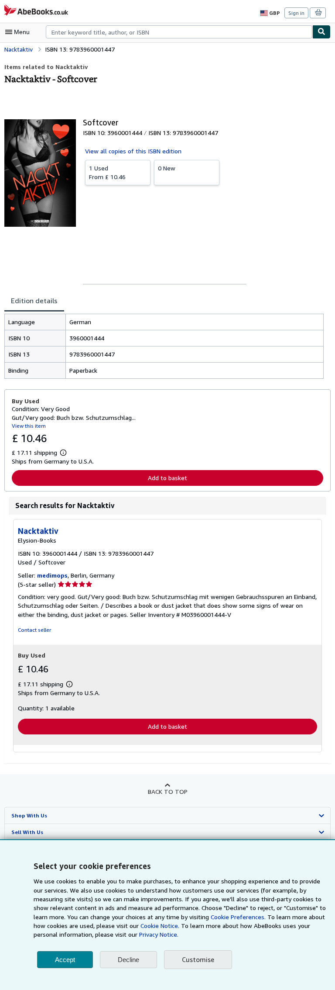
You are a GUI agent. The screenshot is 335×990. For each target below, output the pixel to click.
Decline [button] (128, 959)
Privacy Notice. (158, 934)
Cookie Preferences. (238, 917)
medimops (52, 575)
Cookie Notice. (159, 925)
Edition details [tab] (34, 300)
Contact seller (34, 630)
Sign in (296, 13)
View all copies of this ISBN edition (133, 151)
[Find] (321, 31)
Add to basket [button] (167, 477)
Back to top (168, 791)
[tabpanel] (164, 346)
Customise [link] (198, 959)
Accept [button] (65, 959)
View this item (29, 425)
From (107, 172)
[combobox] (179, 31)
